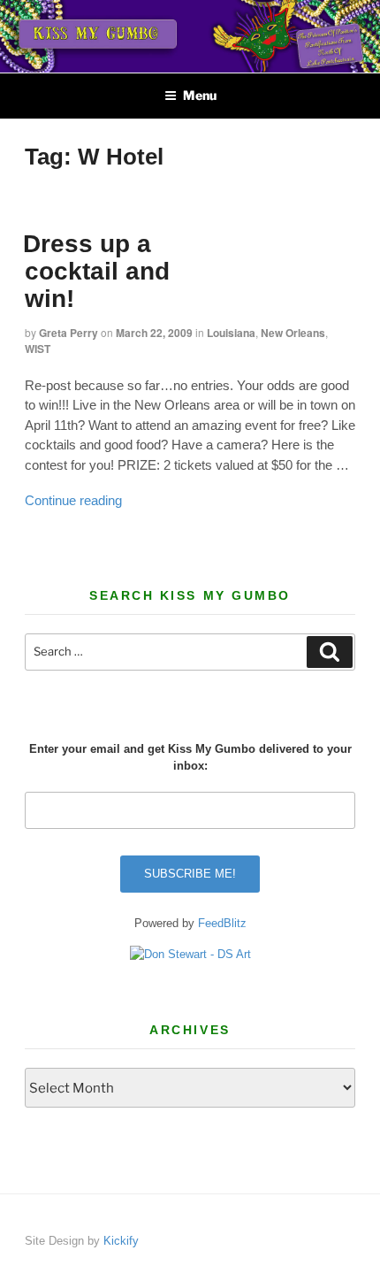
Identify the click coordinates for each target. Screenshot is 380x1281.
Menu (200, 95)
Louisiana (231, 333)
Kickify (121, 1240)
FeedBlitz (222, 923)
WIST (37, 349)
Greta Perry (68, 333)
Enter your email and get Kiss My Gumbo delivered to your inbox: (190, 757)
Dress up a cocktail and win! (96, 271)
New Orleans (293, 333)
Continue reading (73, 500)
